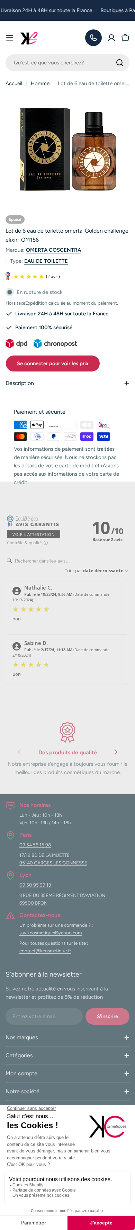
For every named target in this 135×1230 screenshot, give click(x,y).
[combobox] (67, 62)
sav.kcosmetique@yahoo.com (50, 932)
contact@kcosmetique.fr (45, 950)
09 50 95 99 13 (35, 885)
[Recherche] (120, 63)
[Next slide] (116, 753)
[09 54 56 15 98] (93, 37)
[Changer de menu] (10, 38)
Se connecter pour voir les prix (53, 363)
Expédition (36, 303)
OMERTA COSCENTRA (53, 250)
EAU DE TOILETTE (46, 261)
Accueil (14, 83)
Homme (40, 83)
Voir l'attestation (33, 534)
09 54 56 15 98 (35, 844)
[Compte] (111, 38)
